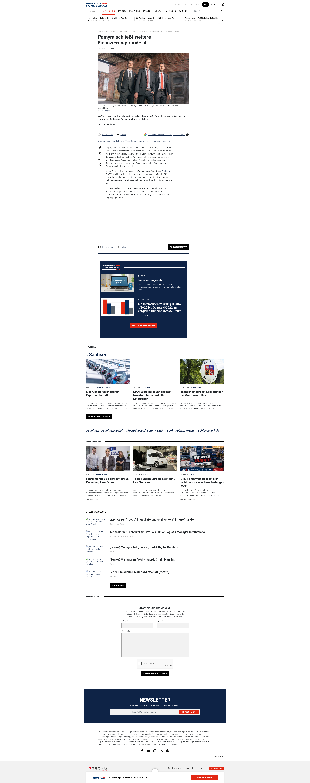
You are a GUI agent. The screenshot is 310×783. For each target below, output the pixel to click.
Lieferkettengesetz (150, 280)
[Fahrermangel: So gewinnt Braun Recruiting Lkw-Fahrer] (108, 458)
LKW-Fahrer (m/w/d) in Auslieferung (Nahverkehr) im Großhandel (152, 519)
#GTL (193, 474)
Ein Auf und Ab (143, 315)
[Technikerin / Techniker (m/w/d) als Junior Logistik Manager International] (96, 535)
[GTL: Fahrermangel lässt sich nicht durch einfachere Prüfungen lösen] (202, 458)
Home (100, 31)
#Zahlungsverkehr (207, 430)
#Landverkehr (196, 387)
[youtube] (148, 751)
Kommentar (126, 631)
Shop (190, 4)
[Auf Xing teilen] (99, 164)
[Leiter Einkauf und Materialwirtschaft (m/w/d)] (96, 574)
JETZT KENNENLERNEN (143, 325)
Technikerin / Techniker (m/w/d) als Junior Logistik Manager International (158, 532)
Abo (205, 4)
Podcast (158, 11)
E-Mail (123, 621)
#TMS (159, 430)
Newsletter (180, 4)
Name (159, 621)
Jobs (197, 4)
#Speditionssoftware (139, 430)
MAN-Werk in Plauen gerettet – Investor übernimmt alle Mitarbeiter (153, 395)
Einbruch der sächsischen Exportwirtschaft (102, 393)
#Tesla (145, 474)
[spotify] (167, 751)
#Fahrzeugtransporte (104, 387)
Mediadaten (174, 768)
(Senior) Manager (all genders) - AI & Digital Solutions (144, 547)
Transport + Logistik (127, 31)
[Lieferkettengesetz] (117, 283)
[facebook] (142, 751)
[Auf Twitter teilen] (100, 153)
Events (146, 11)
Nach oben (217, 757)
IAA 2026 (122, 11)
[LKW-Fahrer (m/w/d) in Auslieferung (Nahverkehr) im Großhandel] (96, 522)
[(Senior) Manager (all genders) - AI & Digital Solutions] (96, 549)
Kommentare (107, 134)
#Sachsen (97, 354)
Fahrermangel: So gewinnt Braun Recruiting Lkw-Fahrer (107, 480)
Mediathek (134, 11)
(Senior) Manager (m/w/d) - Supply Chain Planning (142, 559)
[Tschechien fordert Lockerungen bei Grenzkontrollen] (202, 371)
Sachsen (166, 171)
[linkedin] (161, 751)
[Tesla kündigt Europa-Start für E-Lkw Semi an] (155, 458)
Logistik (129, 177)
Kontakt (190, 768)
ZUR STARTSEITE (178, 247)
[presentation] (222, 20)
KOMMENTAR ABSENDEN (155, 673)
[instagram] (154, 751)
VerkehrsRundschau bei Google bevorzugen (166, 134)
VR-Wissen (171, 11)
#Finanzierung (184, 430)
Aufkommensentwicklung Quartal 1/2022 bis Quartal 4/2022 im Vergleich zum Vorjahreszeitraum (160, 307)
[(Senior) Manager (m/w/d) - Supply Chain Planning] (96, 562)
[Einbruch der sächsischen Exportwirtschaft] (108, 371)
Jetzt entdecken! (205, 777)
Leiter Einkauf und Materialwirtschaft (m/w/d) (139, 572)
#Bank (169, 430)
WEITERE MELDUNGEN (99, 416)
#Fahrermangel (102, 474)
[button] (155, 770)
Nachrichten (108, 11)
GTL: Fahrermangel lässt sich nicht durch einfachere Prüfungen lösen (202, 482)
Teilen (123, 134)
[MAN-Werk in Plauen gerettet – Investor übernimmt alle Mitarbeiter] (155, 371)
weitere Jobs (117, 585)
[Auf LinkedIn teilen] (99, 159)
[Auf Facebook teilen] (100, 148)
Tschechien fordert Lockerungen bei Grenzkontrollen (201, 393)
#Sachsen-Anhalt (112, 430)
